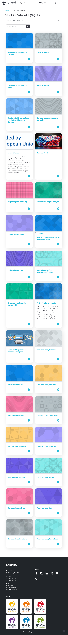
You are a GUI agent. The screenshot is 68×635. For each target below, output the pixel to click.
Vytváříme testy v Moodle (46, 303)
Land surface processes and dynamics (47, 119)
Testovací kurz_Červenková (47, 416)
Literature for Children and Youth (17, 86)
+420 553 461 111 (11, 578)
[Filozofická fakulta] (12, 622)
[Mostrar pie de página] (64, 631)
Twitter (52, 573)
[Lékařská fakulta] (26, 622)
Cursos (7, 11)
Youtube (57, 573)
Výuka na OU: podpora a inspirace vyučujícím (17, 351)
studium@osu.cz (11, 587)
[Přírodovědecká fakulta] (40, 622)
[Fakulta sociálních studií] (12, 606)
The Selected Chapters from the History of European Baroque (18, 120)
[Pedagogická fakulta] (26, 606)
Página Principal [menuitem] (24, 3)
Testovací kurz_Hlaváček (17, 446)
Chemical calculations (16, 235)
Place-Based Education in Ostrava (17, 53)
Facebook (36, 573)
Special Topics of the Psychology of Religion (45, 271)
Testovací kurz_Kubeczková (47, 539)
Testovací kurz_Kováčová (17, 539)
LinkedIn (47, 573)
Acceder (63, 3)
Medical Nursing (43, 85)
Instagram (41, 573)
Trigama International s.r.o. (37, 632)
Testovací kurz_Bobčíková (46, 385)
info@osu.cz (9, 585)
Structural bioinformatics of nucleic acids (18, 304)
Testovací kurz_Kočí (44, 508)
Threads (36, 578)
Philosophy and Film (15, 270)
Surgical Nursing (43, 52)
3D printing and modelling (17, 202)
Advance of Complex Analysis (48, 202)
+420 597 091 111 (11, 580)
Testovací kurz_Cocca (16, 416)
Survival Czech (42, 153)
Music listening (13, 153)
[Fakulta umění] (40, 606)
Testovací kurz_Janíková (46, 477)
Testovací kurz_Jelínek (16, 508)
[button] (49, 3)
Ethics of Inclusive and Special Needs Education (48, 238)
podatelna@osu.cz (11, 589)
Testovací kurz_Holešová (46, 446)
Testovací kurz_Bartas (16, 385)
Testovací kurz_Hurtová (16, 477)
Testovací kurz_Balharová (46, 350)
